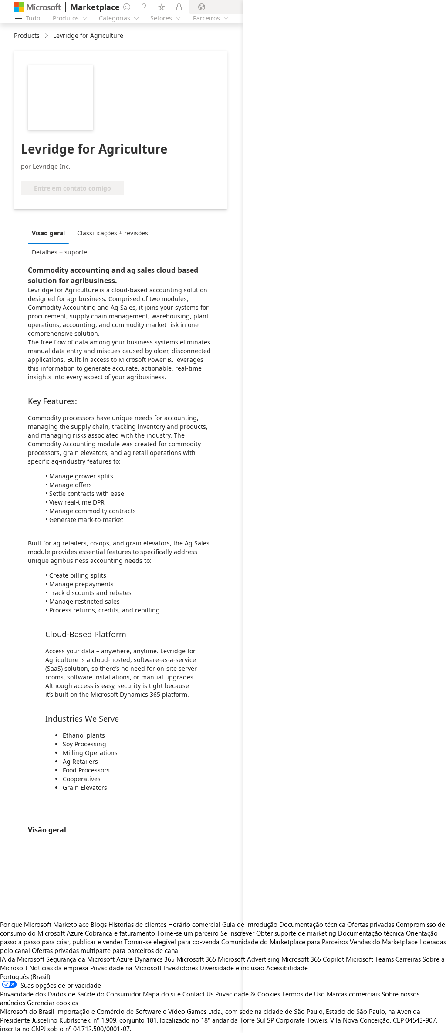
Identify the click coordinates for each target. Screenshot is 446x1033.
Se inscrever (237, 933)
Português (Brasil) (25, 976)
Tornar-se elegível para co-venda (172, 941)
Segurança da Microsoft (80, 959)
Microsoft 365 (196, 959)
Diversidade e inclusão (231, 967)
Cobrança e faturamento (120, 933)
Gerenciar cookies (52, 1002)
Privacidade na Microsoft (126, 967)
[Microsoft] (37, 7)
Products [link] (27, 35)
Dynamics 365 (155, 959)
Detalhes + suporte (59, 252)
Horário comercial (194, 924)
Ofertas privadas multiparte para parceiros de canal (106, 950)
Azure (124, 959)
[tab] (50, 232)
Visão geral (48, 233)
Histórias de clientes (137, 924)
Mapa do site (162, 994)
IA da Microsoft (22, 959)
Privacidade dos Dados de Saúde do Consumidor (70, 994)
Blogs (99, 924)
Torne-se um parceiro (188, 933)
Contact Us (197, 994)
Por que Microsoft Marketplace (44, 924)
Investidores (180, 967)
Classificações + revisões (112, 233)
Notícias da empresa (58, 967)
